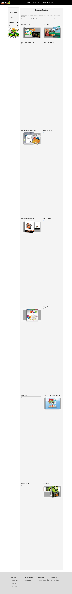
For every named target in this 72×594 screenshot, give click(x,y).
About (39, 2)
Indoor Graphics (15, 579)
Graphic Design (13, 14)
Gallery (34, 2)
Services (28, 2)
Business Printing (13, 12)
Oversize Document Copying (44, 579)
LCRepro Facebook (55, 580)
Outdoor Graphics (15, 580)
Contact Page (54, 579)
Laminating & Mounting (16, 584)
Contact (44, 2)
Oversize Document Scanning (44, 580)
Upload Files (50, 2)
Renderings (14, 583)
